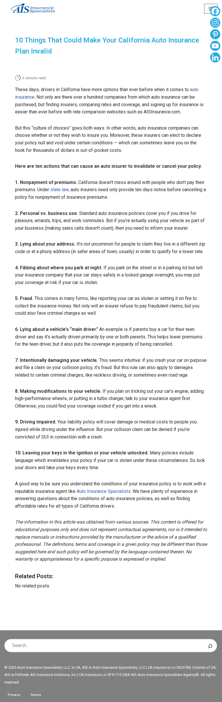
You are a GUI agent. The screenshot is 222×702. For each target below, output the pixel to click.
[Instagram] (215, 23)
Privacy (14, 695)
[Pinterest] (215, 35)
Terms (35, 695)
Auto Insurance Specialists (104, 491)
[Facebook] (215, 12)
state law (59, 189)
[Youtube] (215, 46)
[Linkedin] (215, 58)
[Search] (210, 645)
